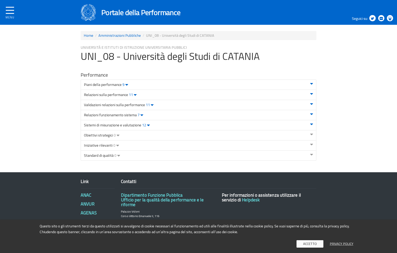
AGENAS (89, 212)
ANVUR (87, 204)
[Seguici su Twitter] (372, 18)
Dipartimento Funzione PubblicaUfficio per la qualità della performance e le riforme (162, 200)
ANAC (86, 195)
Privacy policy (341, 243)
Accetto (310, 243)
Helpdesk (251, 199)
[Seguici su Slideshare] (389, 18)
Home (88, 35)
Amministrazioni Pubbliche (119, 35)
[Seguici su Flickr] (381, 18)
